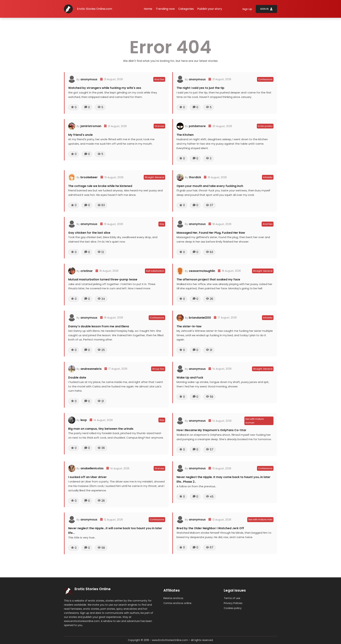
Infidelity (267, 177)
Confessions (265, 79)
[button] (186, 9)
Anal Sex (159, 79)
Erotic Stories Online (93, 588)
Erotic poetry (265, 126)
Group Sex (158, 369)
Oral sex (159, 126)
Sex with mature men (260, 519)
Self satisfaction (155, 271)
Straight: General (154, 177)
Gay (161, 224)
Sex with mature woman (254, 420)
